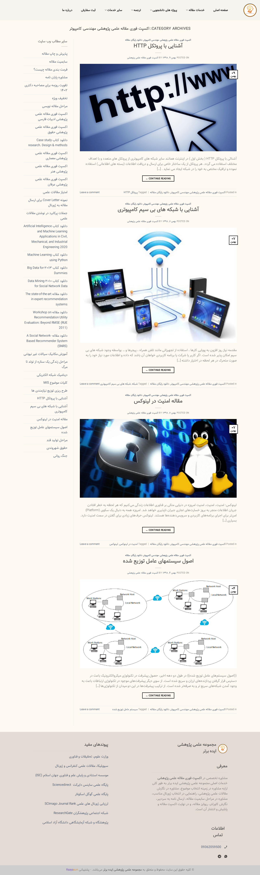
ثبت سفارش (88, 10)
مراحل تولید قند (57, 440)
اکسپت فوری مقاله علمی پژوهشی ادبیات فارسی (51, 116)
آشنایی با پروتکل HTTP (158, 45)
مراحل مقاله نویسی (54, 106)
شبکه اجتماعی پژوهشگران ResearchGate (81, 813)
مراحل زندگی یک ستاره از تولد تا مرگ (46, 364)
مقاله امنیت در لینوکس (158, 401)
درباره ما (67, 10)
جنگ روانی (60, 456)
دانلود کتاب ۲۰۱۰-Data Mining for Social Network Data (47, 283)
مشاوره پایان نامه (56, 77)
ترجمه (137, 10)
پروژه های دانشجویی (165, 10)
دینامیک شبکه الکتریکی (52, 375)
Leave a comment (90, 192)
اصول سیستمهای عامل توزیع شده (158, 561)
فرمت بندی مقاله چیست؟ (50, 69)
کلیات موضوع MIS (55, 382)
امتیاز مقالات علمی (55, 192)
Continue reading (158, 178)
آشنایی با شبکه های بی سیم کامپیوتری (158, 209)
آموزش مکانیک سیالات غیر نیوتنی (45, 354)
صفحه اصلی (220, 10)
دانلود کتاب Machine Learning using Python (47, 257)
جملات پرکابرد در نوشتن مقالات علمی (46, 215)
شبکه (135, 384)
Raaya (72, 869)
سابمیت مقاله (58, 61)
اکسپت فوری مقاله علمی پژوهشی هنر (51, 168)
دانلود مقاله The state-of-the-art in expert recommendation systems (46, 299)
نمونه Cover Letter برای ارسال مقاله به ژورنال (47, 202)
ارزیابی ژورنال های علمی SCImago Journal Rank (76, 803)
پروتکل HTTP (131, 192)
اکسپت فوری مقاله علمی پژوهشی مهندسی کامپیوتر (167, 40)
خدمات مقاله (197, 10)
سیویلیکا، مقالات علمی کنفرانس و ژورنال (81, 766)
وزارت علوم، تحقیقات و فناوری (88, 756)
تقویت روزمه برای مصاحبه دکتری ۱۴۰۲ (46, 88)
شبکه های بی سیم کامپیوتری (115, 384)
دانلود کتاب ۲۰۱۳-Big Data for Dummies (47, 270)
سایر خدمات (114, 10)
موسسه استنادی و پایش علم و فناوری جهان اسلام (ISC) (71, 775)
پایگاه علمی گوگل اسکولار (91, 794)
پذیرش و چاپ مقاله (54, 54)
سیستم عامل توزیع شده (125, 709)
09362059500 (211, 847)
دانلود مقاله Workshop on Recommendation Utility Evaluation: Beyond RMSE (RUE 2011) (45, 320)
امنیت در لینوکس (128, 544)
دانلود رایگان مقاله (133, 40)
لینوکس (113, 544)
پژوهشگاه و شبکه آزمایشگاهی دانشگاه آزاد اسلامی (75, 822)
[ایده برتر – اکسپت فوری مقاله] (247, 10)
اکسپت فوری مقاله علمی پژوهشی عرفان (51, 181)
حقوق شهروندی (57, 448)
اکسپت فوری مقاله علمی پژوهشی (142, 58)
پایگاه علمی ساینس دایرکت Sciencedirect (80, 785)
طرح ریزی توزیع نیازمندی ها (49, 390)
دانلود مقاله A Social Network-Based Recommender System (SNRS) (46, 341)
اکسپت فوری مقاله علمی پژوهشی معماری (51, 155)
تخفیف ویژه (59, 98)
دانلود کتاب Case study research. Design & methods (47, 142)
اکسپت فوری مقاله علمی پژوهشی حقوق (51, 129)
